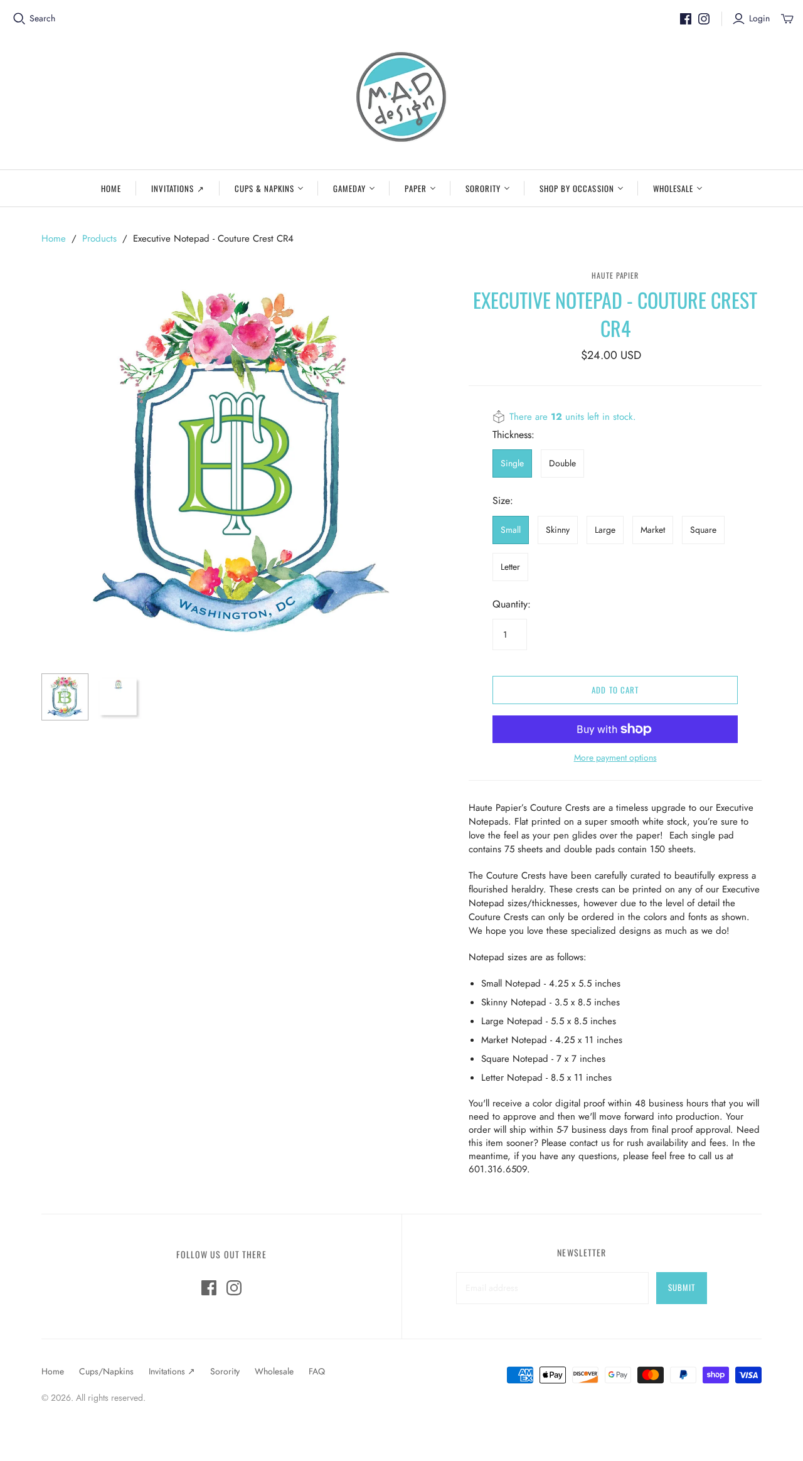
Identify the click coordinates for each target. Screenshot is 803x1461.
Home (111, 188)
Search (42, 18)
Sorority (483, 188)
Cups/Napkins (106, 1371)
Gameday (349, 188)
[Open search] (19, 19)
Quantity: (511, 604)
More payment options (615, 758)
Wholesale (673, 188)
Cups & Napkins (265, 188)
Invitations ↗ (178, 188)
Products (99, 238)
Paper (415, 188)
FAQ (317, 1371)
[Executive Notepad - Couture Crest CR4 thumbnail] (64, 696)
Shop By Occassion (577, 188)
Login (759, 18)
